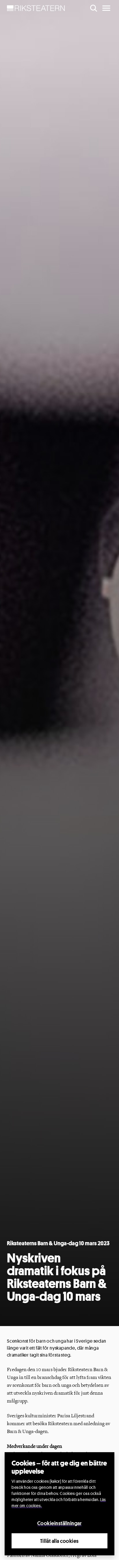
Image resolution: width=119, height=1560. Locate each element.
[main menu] (106, 8)
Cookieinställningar (59, 1523)
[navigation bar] (36, 8)
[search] (93, 8)
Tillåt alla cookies (59, 1540)
